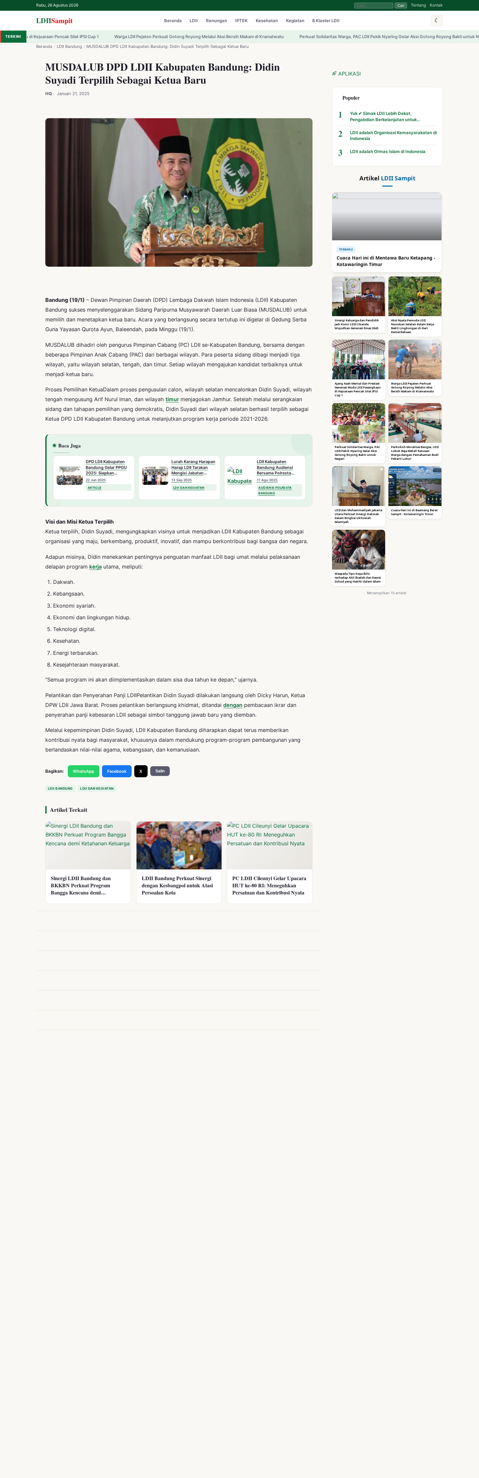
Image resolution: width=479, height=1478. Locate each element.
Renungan (216, 20)
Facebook (116, 771)
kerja (95, 566)
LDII (54, 20)
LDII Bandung (69, 46)
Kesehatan (267, 20)
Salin (160, 771)
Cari (401, 5)
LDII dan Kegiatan (96, 788)
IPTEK (241, 20)
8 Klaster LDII (326, 20)
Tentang (418, 5)
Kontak (436, 5)
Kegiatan (295, 20)
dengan (232, 704)
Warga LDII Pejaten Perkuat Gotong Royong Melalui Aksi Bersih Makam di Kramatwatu (137, 36)
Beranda (173, 20)
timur (172, 399)
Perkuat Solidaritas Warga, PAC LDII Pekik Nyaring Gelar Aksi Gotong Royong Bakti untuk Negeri (333, 36)
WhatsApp (83, 771)
